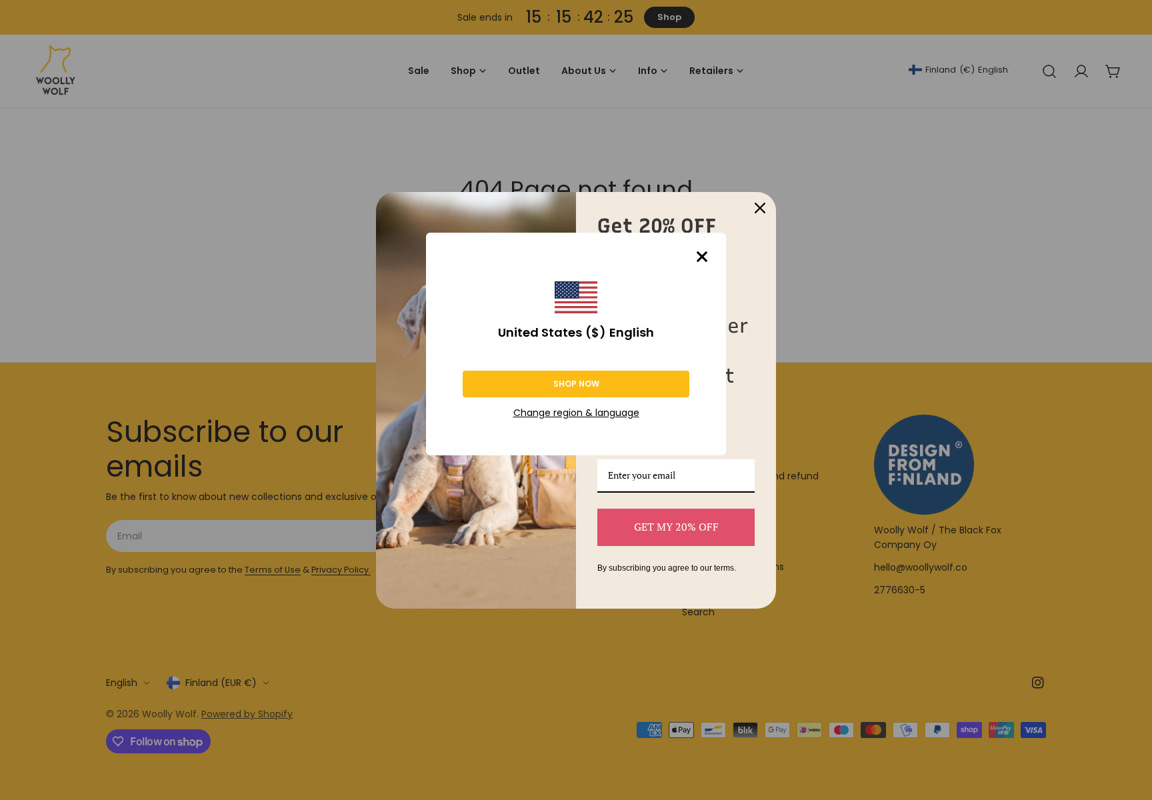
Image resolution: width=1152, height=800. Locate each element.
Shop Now (576, 383)
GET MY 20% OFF (676, 526)
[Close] (702, 257)
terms (724, 568)
